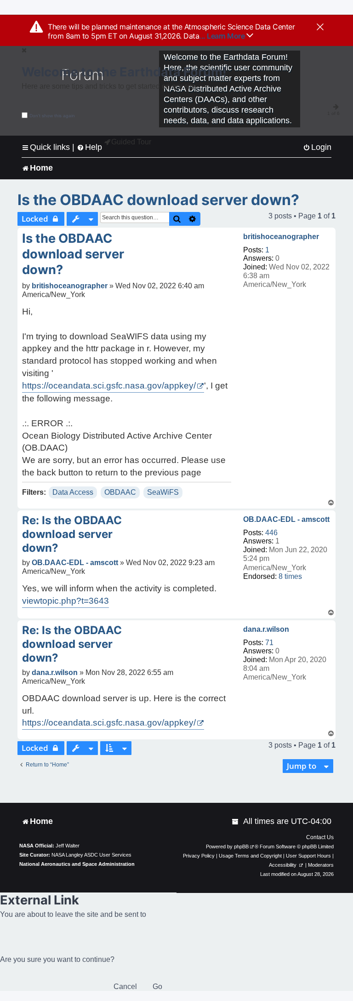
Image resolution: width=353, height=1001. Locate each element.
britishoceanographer (281, 236)
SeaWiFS (163, 492)
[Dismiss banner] (320, 27)
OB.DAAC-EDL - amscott (286, 519)
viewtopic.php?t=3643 (65, 601)
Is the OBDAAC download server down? (158, 200)
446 (271, 533)
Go (157, 986)
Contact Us (320, 837)
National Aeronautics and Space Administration (77, 864)
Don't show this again (52, 115)
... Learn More (222, 35)
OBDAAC (120, 492)
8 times (290, 576)
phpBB (241, 846)
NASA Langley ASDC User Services (91, 855)
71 (269, 642)
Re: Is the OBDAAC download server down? (72, 534)
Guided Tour (131, 142)
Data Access (72, 492)
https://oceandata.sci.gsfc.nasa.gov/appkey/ (109, 385)
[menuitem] (317, 147)
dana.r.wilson (266, 629)
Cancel (125, 986)
